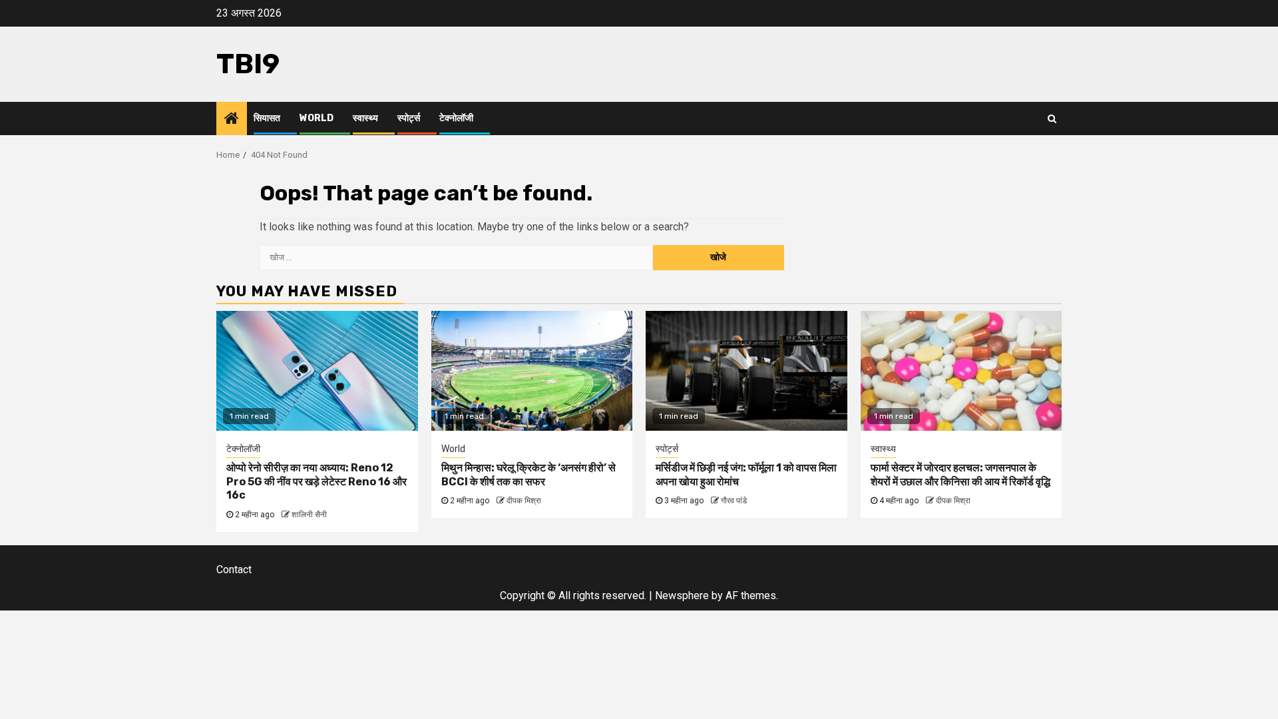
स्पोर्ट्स (408, 118)
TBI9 (248, 64)
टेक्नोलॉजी (456, 118)
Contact (234, 569)
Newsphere (682, 595)
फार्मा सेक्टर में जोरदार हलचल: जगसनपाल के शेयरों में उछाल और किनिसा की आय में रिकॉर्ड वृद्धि (960, 474)
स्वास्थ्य (365, 118)
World (316, 118)
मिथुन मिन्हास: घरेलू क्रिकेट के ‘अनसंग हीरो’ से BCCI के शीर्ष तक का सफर (528, 474)
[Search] (1052, 118)
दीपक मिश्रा (524, 500)
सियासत (267, 118)
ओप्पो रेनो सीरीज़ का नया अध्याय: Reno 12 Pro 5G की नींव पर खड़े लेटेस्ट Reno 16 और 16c (316, 481)
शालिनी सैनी (309, 514)
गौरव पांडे (734, 500)
